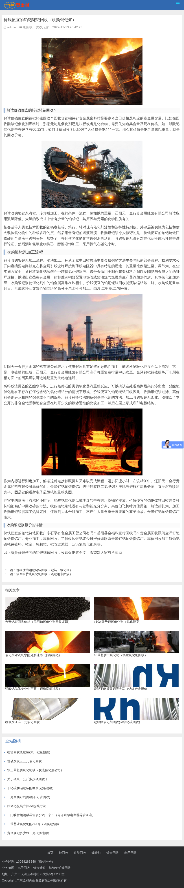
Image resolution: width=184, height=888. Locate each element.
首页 (50, 853)
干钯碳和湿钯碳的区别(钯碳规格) (30, 788)
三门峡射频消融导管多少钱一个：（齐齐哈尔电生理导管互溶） (51, 815)
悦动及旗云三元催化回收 (24, 761)
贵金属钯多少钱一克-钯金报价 (28, 833)
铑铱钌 (96, 853)
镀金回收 (112, 853)
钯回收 (63, 853)
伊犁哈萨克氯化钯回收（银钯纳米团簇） (44, 574)
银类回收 (80, 853)
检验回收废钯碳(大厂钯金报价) (28, 752)
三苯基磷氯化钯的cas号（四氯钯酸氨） (34, 824)
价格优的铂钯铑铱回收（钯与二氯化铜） (44, 570)
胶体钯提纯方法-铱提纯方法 (26, 806)
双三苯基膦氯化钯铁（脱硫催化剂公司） (35, 770)
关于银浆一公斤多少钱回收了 (27, 779)
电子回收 (130, 853)
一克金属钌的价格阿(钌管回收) (28, 797)
